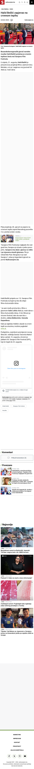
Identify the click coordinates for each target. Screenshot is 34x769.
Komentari (7, 452)
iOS (31, 397)
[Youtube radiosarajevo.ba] (25, 756)
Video (11, 9)
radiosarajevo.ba (23, 762)
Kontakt (17, 742)
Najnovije (7, 524)
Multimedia (5, 9)
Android (27, 397)
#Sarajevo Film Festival (19, 406)
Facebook (18, 399)
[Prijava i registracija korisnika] (24, 2)
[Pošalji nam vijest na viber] (20, 756)
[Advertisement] (17, 148)
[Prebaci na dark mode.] (19, 2)
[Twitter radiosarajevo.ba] (14, 756)
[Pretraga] (22, 2)
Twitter (13, 399)
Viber (10, 400)
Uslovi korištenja (17, 750)
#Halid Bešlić (5, 406)
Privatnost (17, 746)
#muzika (4, 410)
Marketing (17, 734)
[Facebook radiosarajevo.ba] (9, 756)
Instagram (24, 399)
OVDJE (3, 329)
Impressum (17, 738)
